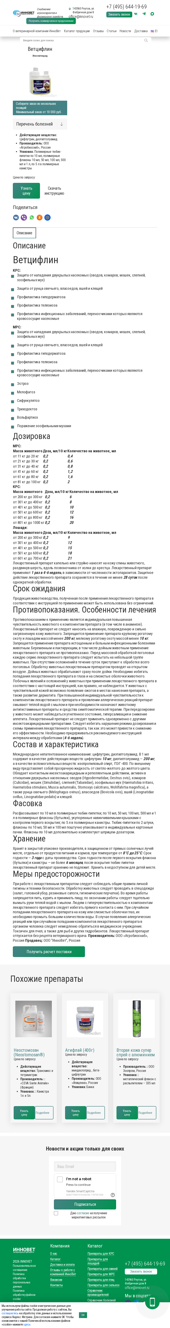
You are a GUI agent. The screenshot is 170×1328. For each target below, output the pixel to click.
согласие (83, 1213)
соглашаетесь (10, 1313)
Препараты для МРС (101, 1274)
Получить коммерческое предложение (51, 20)
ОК (83, 1315)
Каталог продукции (77, 31)
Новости (125, 31)
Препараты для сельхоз (103, 1285)
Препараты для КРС (100, 1254)
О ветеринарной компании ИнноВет (37, 31)
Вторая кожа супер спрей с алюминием (136, 1052)
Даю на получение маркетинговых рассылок (88, 1215)
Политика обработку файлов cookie (24, 1295)
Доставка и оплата (62, 1265)
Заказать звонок (119, 14)
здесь (26, 1324)
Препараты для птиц (100, 1280)
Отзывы (98, 31)
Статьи (111, 31)
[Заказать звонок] (152, 1302)
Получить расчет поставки (49, 951)
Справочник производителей (98, 1293)
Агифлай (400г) (79, 1050)
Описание (24, 232)
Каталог (55, 1259)
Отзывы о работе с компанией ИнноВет (63, 1272)
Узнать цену (26, 191)
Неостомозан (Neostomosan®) (29, 1052)
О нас (53, 1254)
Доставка (141, 31)
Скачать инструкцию (54, 191)
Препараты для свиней (102, 1269)
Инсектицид (40, 55)
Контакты (56, 1285)
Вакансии (56, 1280)
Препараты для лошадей (97, 1261)
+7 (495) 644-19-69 (126, 7)
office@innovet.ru (81, 16)
